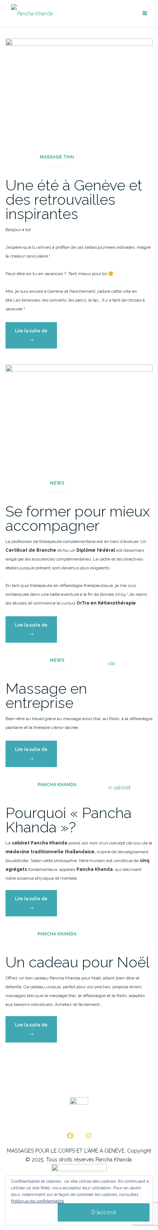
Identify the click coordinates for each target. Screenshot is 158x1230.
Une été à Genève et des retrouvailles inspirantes (74, 199)
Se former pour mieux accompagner (78, 518)
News (57, 483)
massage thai (57, 157)
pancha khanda (56, 784)
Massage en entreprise (46, 695)
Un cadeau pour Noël (78, 962)
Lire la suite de (36, 338)
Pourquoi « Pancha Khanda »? (69, 820)
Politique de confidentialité (37, 1201)
